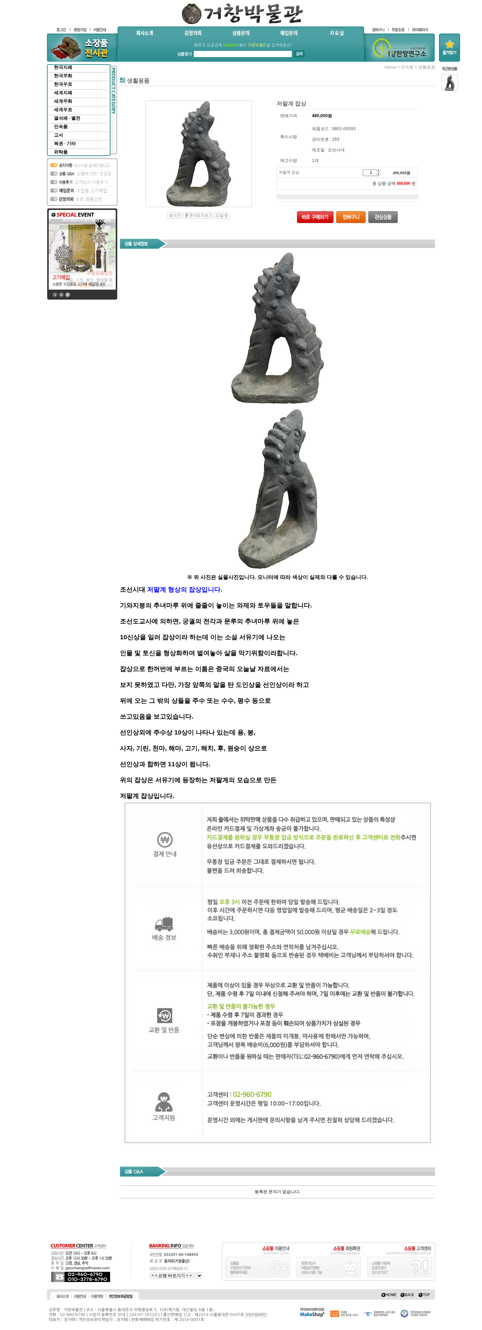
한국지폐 (63, 67)
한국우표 (63, 84)
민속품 (61, 126)
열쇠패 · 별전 (67, 118)
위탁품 (61, 152)
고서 (58, 135)
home (390, 67)
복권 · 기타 (65, 143)
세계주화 (63, 101)
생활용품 (426, 67)
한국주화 (63, 75)
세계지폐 (63, 92)
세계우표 (63, 109)
